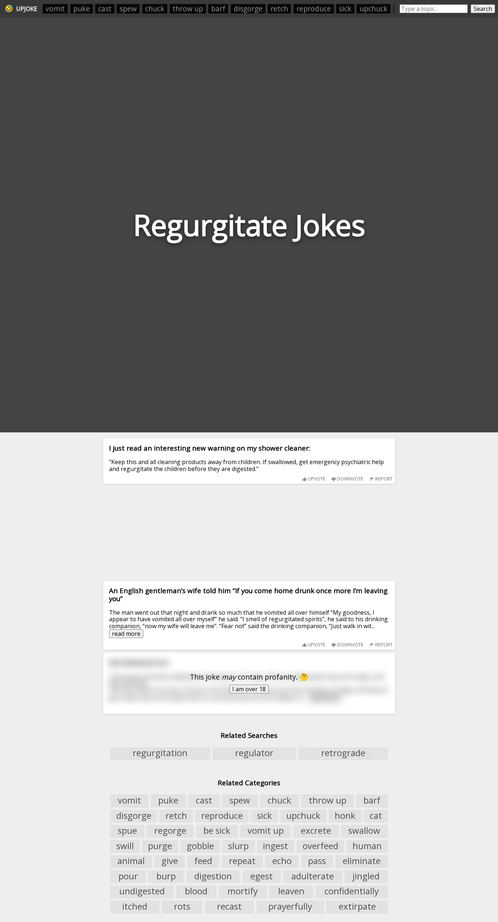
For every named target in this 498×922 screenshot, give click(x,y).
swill (125, 846)
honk (345, 815)
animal (131, 861)
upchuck (373, 8)
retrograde (343, 753)
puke (81, 8)
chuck (154, 8)
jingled (366, 876)
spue (127, 831)
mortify (242, 891)
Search (483, 9)
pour (128, 876)
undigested (142, 891)
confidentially (351, 891)
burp (166, 876)
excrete (316, 831)
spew (128, 8)
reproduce (313, 8)
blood (196, 891)
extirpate (357, 906)
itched (134, 906)
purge (160, 846)
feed (203, 861)
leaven (291, 891)
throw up (187, 8)
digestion (213, 876)
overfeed (320, 846)
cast (105, 8)
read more (126, 634)
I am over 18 (249, 689)
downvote (349, 478)
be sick (216, 831)
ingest (275, 846)
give (170, 861)
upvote (316, 478)
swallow (364, 831)
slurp (238, 846)
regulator (254, 753)
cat (376, 815)
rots (182, 906)
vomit (55, 8)
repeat (242, 861)
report (383, 478)
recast (229, 906)
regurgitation (160, 753)
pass (317, 861)
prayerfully (290, 906)
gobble (200, 846)
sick (345, 8)
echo (282, 861)
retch (279, 8)
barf (218, 8)
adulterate (312, 876)
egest (261, 876)
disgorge (248, 8)
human (367, 846)
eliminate (362, 861)
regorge (170, 831)
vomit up (266, 831)
